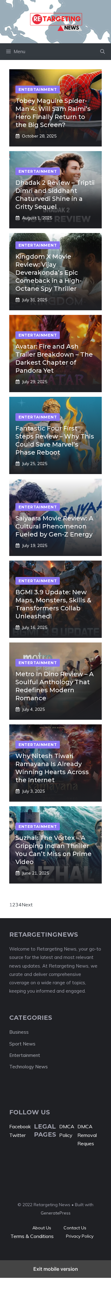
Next (27, 904)
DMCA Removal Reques (87, 1134)
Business (19, 1032)
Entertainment (24, 1055)
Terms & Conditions (32, 1236)
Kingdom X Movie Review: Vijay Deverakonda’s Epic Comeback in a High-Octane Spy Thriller (48, 272)
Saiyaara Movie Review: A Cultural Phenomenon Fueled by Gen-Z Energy (54, 526)
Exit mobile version (55, 1269)
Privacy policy (79, 1236)
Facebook (20, 1126)
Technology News (28, 1067)
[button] (102, 51)
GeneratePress (56, 1213)
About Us (41, 1228)
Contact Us (75, 1228)
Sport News (22, 1044)
